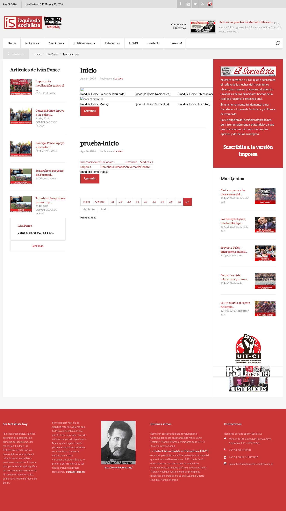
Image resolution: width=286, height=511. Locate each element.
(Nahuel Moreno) (75, 471)
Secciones (55, 43)
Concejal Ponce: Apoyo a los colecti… (50, 112)
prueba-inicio (99, 143)
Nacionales (107, 162)
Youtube (202, 4)
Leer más (90, 111)
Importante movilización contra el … (50, 85)
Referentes (112, 43)
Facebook (180, 4)
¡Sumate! (176, 43)
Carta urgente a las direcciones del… (233, 192)
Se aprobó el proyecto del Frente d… (50, 172)
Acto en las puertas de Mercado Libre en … (246, 22)
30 (129, 201)
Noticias (31, 43)
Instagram (187, 4)
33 (154, 201)
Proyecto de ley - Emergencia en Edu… (234, 249)
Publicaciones (83, 43)
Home (12, 43)
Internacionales (90, 162)
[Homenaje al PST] (248, 371)
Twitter (195, 4)
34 (162, 201)
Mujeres (85, 167)
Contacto (153, 43)
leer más (37, 246)
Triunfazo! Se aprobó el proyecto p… (51, 200)
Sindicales (146, 162)
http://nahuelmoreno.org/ (118, 467)
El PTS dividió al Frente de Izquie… (235, 305)
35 (171, 201)
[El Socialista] (248, 71)
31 (137, 201)
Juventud (131, 162)
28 (112, 201)
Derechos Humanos (112, 167)
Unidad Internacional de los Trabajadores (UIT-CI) (181, 451)
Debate (145, 167)
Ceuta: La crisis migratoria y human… (235, 277)
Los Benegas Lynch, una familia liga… (233, 221)
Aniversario (132, 167)
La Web (118, 78)
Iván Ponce (52, 54)
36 (179, 201)
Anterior (100, 201)
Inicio (88, 70)
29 (120, 201)
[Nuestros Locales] (248, 384)
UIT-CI (209, 4)
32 (145, 201)
